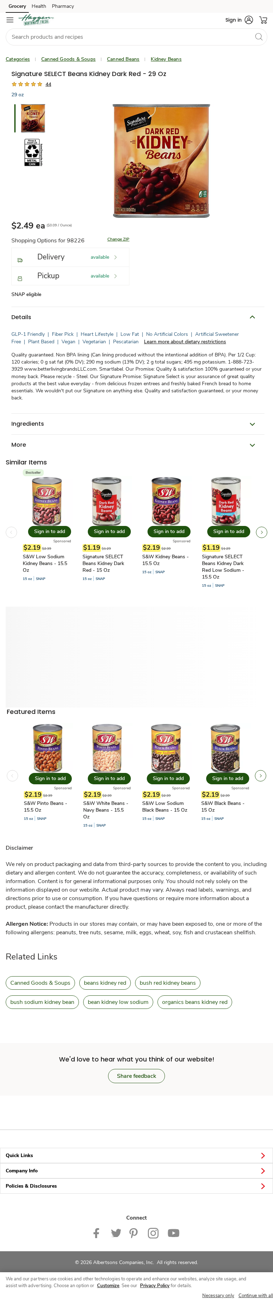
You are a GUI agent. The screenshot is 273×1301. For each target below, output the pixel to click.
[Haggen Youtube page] (173, 1233)
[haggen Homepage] (36, 20)
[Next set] (261, 532)
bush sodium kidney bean (42, 1002)
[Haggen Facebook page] (98, 1233)
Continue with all (256, 1295)
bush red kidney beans (168, 983)
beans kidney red (105, 983)
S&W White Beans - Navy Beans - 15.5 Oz (105, 810)
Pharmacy (63, 6)
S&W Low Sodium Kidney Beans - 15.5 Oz (45, 563)
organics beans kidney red (195, 1002)
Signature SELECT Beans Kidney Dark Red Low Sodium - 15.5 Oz (223, 566)
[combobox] (136, 36)
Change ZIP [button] (118, 239)
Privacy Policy (155, 1286)
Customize (108, 1286)
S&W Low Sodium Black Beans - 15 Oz (164, 806)
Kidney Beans (166, 59)
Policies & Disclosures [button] (31, 1186)
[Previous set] (11, 532)
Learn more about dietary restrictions (185, 341)
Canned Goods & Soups (68, 59)
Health (39, 6)
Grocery (17, 6)
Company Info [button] (22, 1170)
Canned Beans (123, 59)
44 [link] (48, 84)
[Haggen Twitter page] (115, 1233)
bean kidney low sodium (118, 1002)
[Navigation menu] (10, 20)
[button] (239, 20)
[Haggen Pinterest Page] (134, 1233)
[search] (259, 36)
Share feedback (136, 1076)
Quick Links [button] (19, 1155)
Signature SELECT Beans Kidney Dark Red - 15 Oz (103, 563)
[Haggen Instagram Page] (153, 1233)
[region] (136, 1286)
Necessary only (218, 1295)
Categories (18, 59)
